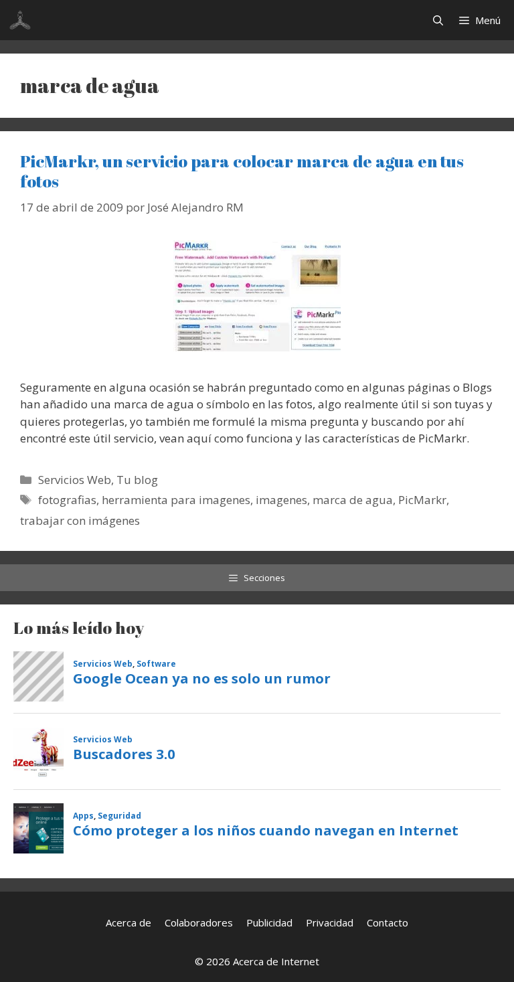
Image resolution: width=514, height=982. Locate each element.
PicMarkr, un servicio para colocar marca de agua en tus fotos (242, 171)
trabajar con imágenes (80, 520)
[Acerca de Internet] (20, 20)
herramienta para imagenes (176, 499)
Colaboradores (199, 922)
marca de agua (353, 499)
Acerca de (128, 922)
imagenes (281, 499)
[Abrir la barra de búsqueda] (438, 20)
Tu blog (137, 479)
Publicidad (269, 922)
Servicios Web (74, 479)
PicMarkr (422, 499)
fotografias (67, 499)
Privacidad (329, 922)
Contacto (387, 922)
